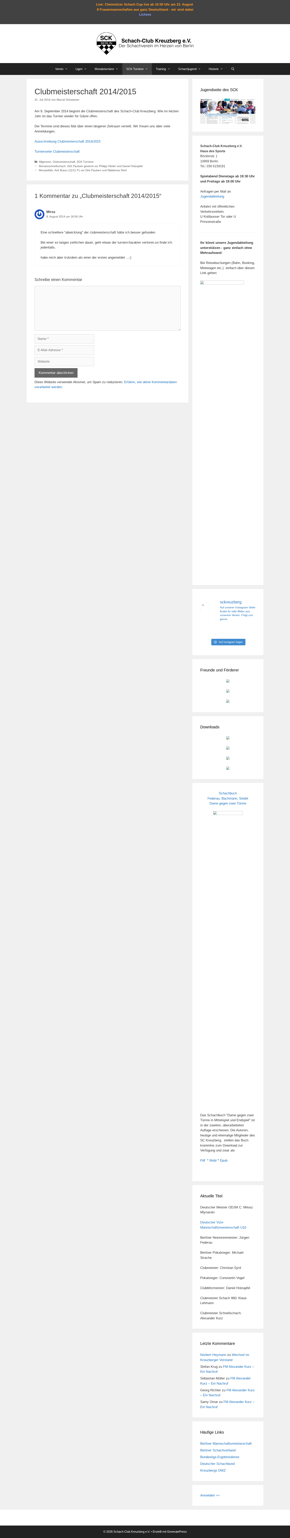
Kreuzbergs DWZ (213, 1470)
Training (161, 69)
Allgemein (45, 161)
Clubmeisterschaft (64, 161)
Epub (223, 1160)
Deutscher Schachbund (217, 1464)
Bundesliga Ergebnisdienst (219, 1457)
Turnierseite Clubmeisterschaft (57, 151)
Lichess (145, 14)
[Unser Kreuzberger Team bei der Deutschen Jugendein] (228, 630)
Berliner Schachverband (218, 1450)
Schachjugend (187, 69)
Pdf (202, 1160)
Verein (59, 69)
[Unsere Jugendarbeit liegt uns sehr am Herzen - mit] (246, 630)
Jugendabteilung (212, 196)
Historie (214, 69)
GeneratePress (177, 1531)
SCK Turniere (135, 69)
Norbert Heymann (213, 1355)
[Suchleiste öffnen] (233, 69)
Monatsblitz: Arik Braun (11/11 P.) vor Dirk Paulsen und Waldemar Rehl (83, 170)
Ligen (79, 69)
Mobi (213, 1160)
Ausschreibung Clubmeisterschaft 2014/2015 (67, 141)
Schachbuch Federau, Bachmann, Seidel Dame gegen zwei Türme (228, 798)
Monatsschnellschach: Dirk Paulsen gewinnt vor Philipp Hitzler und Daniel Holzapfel (91, 166)
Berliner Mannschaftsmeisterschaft (226, 1443)
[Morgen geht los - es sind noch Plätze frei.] (208, 630)
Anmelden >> (210, 1495)
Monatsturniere (104, 69)
